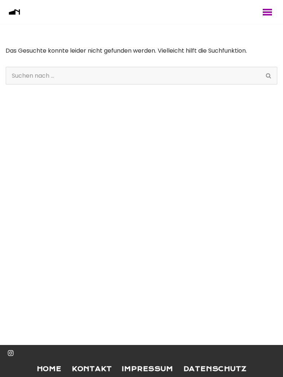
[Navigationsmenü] (267, 12)
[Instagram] (11, 353)
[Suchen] (268, 76)
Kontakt (92, 369)
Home (49, 369)
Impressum (147, 369)
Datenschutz (215, 369)
